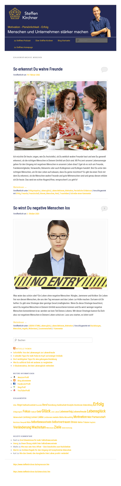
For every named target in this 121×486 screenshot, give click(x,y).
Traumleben (64, 193)
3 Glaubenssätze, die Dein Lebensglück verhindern (33, 366)
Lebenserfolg (66, 411)
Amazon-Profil (23, 377)
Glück (46, 411)
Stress (74, 422)
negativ (25, 329)
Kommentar (58, 329)
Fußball (33, 412)
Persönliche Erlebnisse (83, 191)
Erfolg (18, 193)
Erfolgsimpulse (34, 191)
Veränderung (22, 427)
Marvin (16, 450)
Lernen (34, 417)
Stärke (80, 422)
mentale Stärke (58, 417)
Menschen (50, 193)
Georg (15, 443)
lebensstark (18, 417)
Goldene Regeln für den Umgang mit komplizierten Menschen (46, 450)
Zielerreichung (67, 428)
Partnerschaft (99, 417)
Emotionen (78, 405)
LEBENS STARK (34, 326)
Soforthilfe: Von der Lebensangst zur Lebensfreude (34, 352)
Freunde (24, 193)
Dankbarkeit (61, 405)
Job (52, 412)
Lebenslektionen (58, 191)
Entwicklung (88, 405)
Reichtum (16, 422)
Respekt (23, 422)
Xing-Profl (21, 387)
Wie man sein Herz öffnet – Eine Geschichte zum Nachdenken (45, 447)
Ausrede (39, 405)
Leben (57, 412)
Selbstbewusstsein (41, 422)
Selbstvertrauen (61, 422)
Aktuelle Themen (24, 349)
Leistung (27, 417)
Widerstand (33, 329)
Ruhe (29, 422)
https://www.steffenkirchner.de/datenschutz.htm (31, 472)
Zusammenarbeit (44, 329)
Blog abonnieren (24, 380)
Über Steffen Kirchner (44, 40)
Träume (86, 422)
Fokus (26, 411)
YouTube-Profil (23, 390)
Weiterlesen (20, 187)
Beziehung (52, 405)
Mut (89, 417)
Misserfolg (68, 417)
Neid (57, 193)
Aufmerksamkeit (29, 405)
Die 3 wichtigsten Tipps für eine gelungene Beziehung (35, 359)
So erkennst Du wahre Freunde (38, 69)
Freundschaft (34, 193)
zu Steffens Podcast (22, 40)
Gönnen (43, 193)
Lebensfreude (79, 411)
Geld (39, 411)
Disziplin (70, 405)
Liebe (40, 417)
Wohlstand (50, 428)
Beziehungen (95, 326)
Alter (15, 405)
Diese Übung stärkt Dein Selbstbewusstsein (39, 443)
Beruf (45, 404)
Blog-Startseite (64, 40)
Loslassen (48, 417)
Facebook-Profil (23, 384)
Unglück (92, 422)
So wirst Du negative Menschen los (41, 208)
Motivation (69, 191)
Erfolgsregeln (17, 412)
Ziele (57, 427)
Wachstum (39, 427)
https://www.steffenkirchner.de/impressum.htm (31, 464)
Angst (20, 405)
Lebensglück (46, 191)
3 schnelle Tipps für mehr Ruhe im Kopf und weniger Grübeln (38, 356)
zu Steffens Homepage (23, 47)
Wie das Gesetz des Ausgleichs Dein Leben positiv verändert (44, 453)
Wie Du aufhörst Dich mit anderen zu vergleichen (32, 362)
